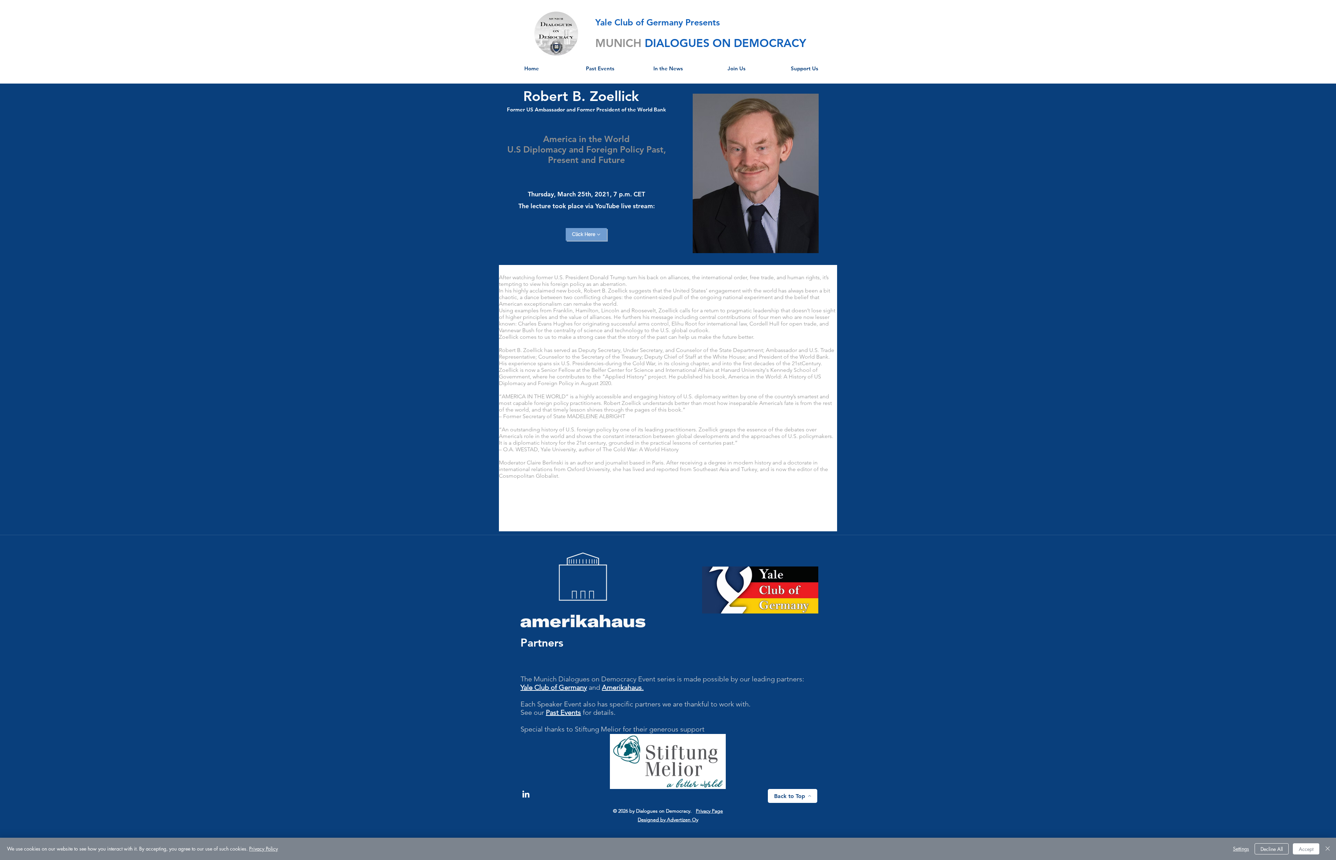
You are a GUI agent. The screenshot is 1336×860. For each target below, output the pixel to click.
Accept (1306, 849)
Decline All (1272, 849)
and (594, 687)
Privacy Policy (263, 848)
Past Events (563, 712)
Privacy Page (709, 811)
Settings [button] (1241, 848)
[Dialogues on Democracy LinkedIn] (526, 794)
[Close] (1327, 848)
